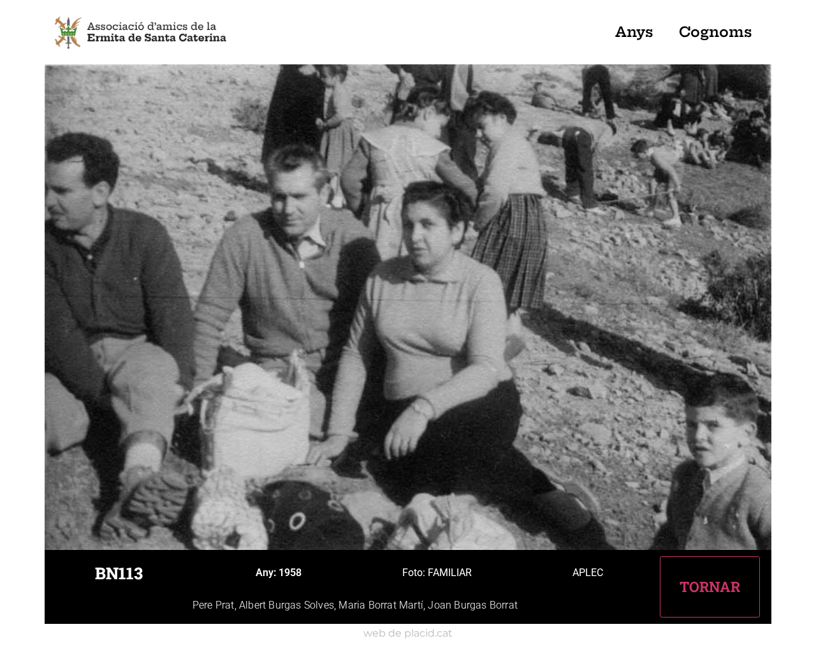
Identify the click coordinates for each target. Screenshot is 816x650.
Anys (634, 32)
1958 (290, 573)
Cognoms (715, 32)
